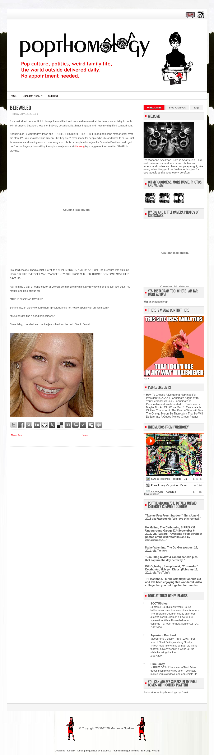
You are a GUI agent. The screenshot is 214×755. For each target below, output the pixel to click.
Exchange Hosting (150, 750)
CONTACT (53, 95)
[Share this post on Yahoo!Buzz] (83, 425)
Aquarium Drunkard (163, 635)
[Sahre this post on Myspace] (91, 425)
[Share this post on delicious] (60, 425)
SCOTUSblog (159, 603)
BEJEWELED (20, 107)
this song (79, 146)
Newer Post (16, 435)
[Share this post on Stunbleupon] (29, 425)
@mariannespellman (156, 301)
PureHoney (157, 664)
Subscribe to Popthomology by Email (166, 692)
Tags (196, 107)
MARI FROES (158, 667)
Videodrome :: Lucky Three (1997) (170, 638)
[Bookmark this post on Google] (52, 425)
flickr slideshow (181, 286)
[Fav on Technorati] (75, 425)
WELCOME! (154, 107)
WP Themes (77, 750)
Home (14, 95)
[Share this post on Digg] (37, 425)
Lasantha (106, 750)
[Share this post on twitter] (13, 425)
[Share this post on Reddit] (44, 425)
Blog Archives (177, 107)
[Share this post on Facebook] (21, 425)
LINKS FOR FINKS (32, 95)
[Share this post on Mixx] (68, 425)
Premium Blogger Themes (126, 750)
